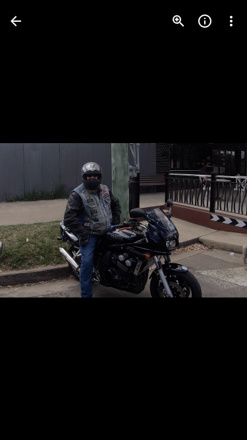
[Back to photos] (16, 21)
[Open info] (205, 21)
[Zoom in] (178, 21)
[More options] (231, 21)
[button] (36, 220)
